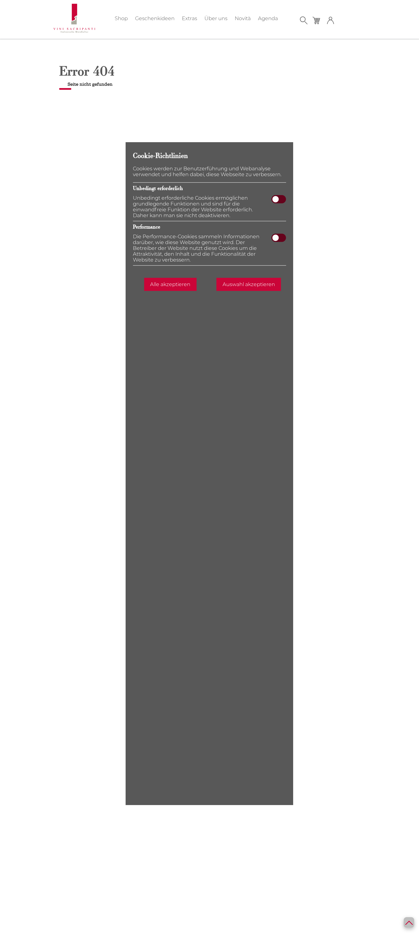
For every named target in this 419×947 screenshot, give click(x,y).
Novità (243, 18)
